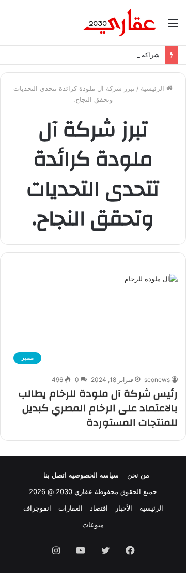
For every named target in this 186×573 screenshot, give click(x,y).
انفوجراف (37, 508)
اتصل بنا (55, 475)
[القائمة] (173, 26)
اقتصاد (99, 508)
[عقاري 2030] (120, 22)
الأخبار (123, 508)
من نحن (138, 475)
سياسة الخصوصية (94, 475)
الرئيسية (153, 88)
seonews (157, 380)
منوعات (93, 524)
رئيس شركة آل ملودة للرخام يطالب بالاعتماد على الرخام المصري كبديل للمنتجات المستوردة (98, 408)
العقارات (70, 508)
